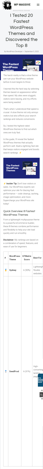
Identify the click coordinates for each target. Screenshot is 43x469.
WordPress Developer (14, 51)
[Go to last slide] (41, 394)
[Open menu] (38, 5)
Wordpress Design (21, 10)
